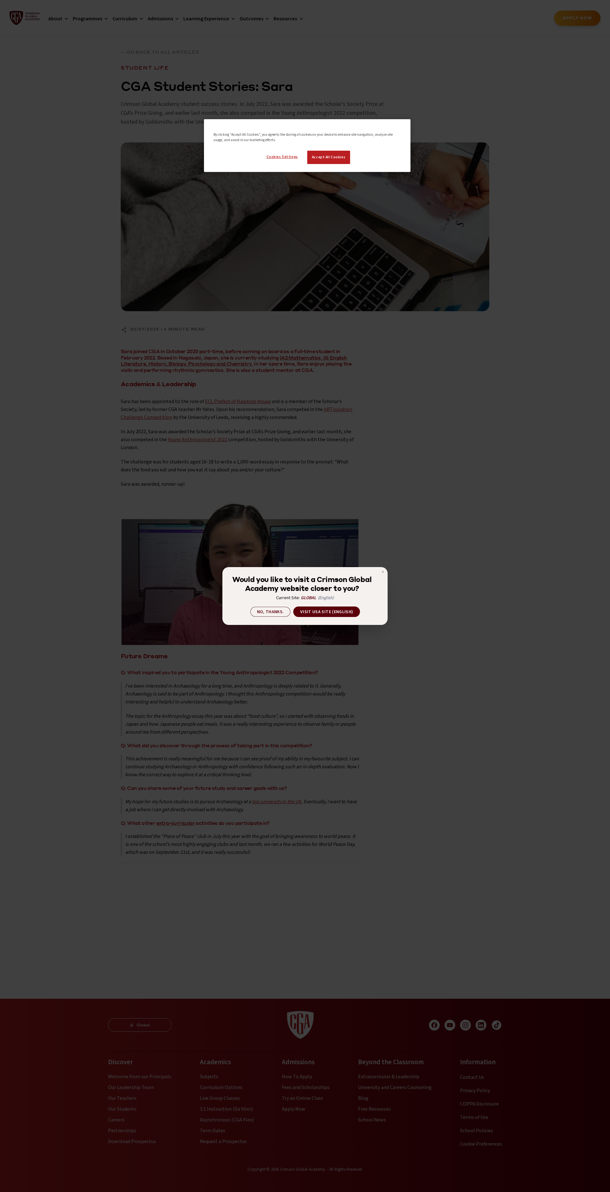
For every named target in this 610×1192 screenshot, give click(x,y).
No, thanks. (270, 612)
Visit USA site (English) (326, 612)
